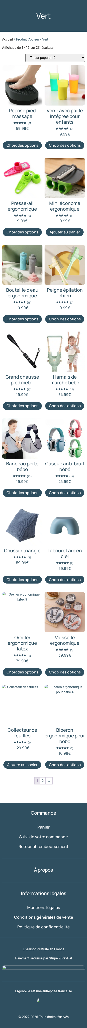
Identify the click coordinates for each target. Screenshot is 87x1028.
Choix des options (22, 145)
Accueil (7, 39)
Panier (43, 827)
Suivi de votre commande (43, 837)
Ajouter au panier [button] (65, 231)
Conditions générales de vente (43, 917)
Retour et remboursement (43, 846)
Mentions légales (43, 907)
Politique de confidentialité (43, 927)
